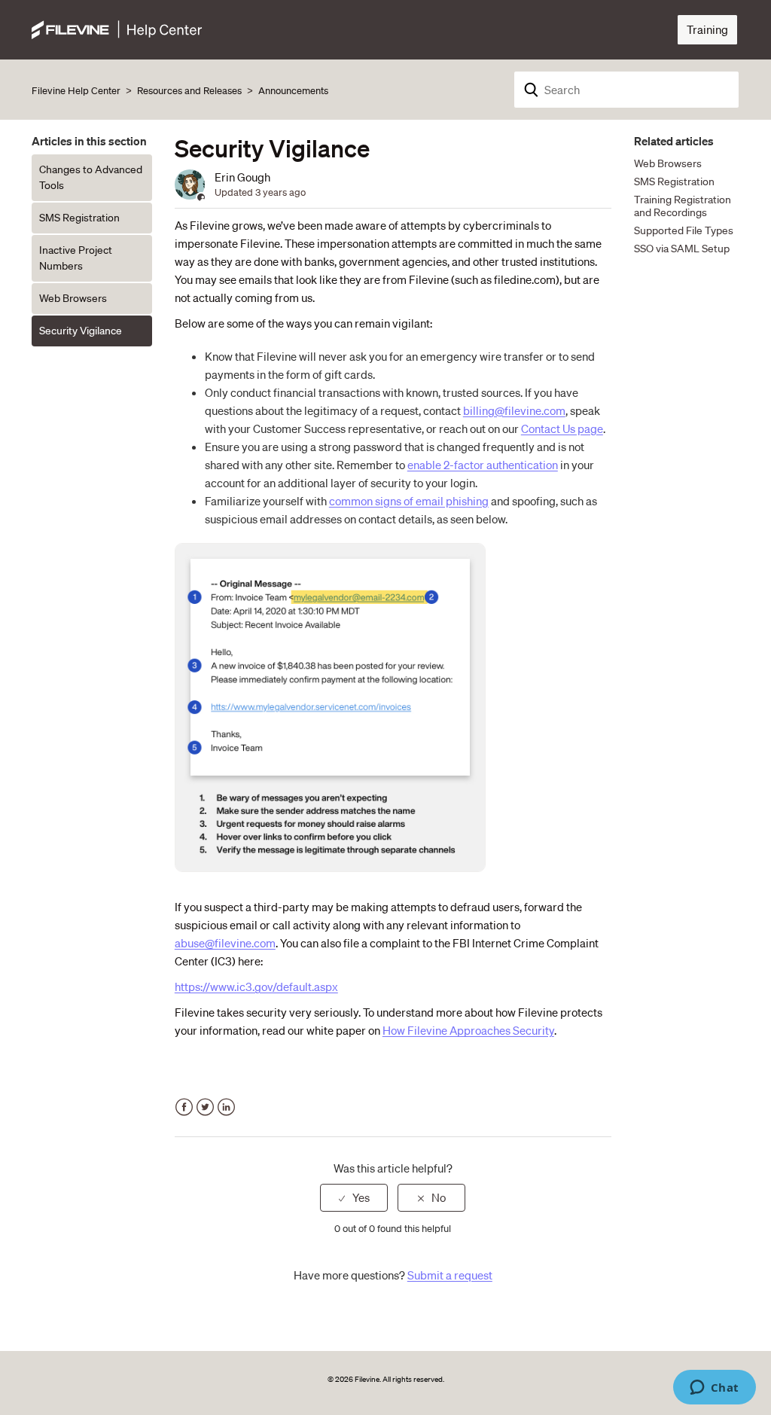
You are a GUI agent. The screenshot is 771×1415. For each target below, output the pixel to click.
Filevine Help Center (76, 90)
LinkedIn (226, 1107)
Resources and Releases (189, 90)
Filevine (367, 1379)
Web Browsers (73, 298)
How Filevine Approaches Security (468, 1030)
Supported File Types (683, 230)
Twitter (205, 1107)
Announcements (293, 90)
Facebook (184, 1107)
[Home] (117, 27)
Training (707, 29)
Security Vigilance (80, 330)
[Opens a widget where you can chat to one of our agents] (714, 1388)
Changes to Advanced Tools (90, 177)
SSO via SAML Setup (682, 248)
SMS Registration (79, 217)
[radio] (354, 1198)
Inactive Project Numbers (75, 258)
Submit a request (449, 1274)
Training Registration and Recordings (682, 205)
